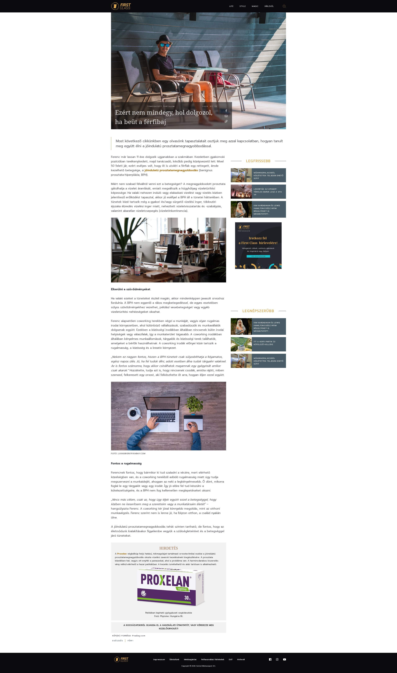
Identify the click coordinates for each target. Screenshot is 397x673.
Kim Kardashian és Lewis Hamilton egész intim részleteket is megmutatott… (267, 209)
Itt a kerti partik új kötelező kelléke (264, 343)
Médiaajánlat (190, 659)
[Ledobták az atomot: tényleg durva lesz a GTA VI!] (241, 192)
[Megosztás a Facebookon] (226, 110)
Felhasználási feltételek (212, 659)
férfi (130, 640)
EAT (231, 659)
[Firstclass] (121, 6)
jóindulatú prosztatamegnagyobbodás (171, 170)
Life (231, 6)
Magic (255, 6)
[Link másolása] (226, 121)
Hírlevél (269, 6)
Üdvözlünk (174, 659)
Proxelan (121, 553)
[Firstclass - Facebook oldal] (270, 659)
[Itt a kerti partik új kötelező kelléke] (241, 344)
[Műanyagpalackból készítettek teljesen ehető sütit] (241, 175)
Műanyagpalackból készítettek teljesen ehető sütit (268, 175)
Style (243, 6)
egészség (118, 640)
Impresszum (159, 659)
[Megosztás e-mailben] (226, 116)
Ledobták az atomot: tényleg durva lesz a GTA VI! (268, 192)
